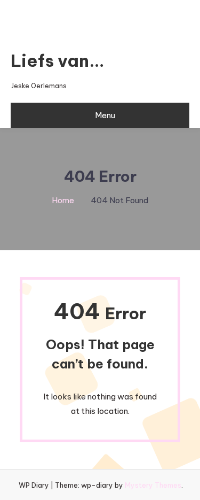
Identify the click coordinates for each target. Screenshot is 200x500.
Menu (105, 115)
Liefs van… (58, 60)
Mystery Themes (153, 485)
